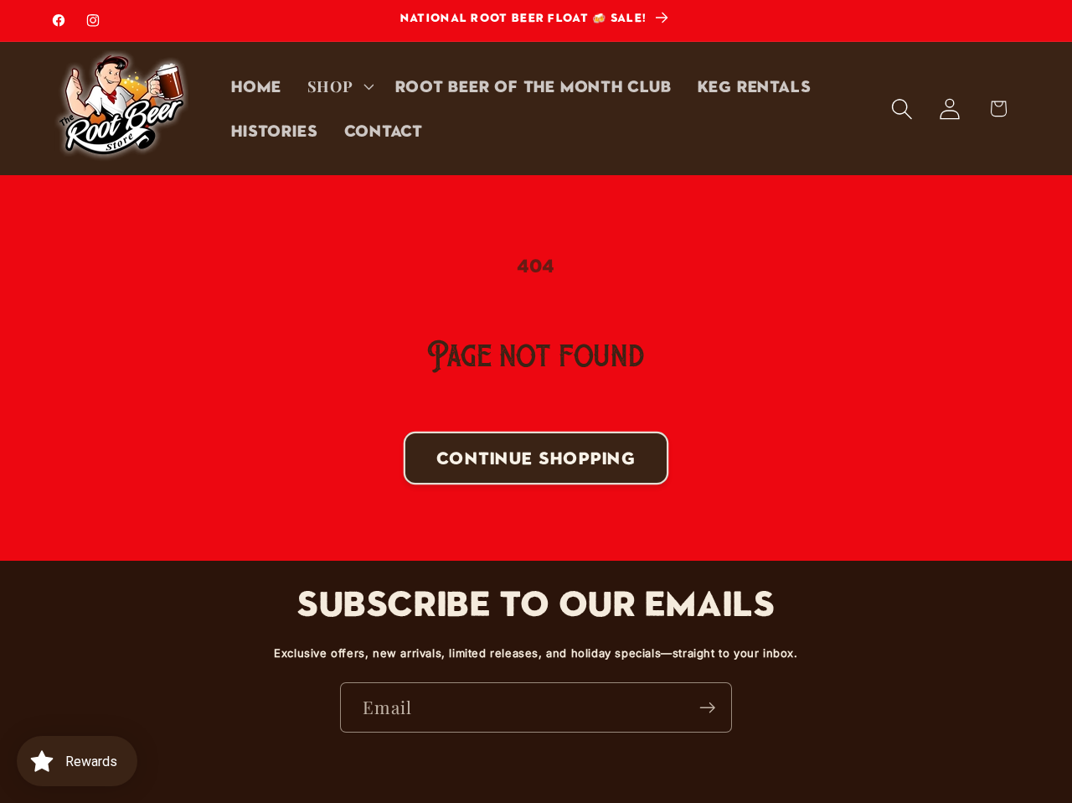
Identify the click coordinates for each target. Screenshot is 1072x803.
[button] (338, 86)
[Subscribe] (707, 707)
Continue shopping (536, 458)
